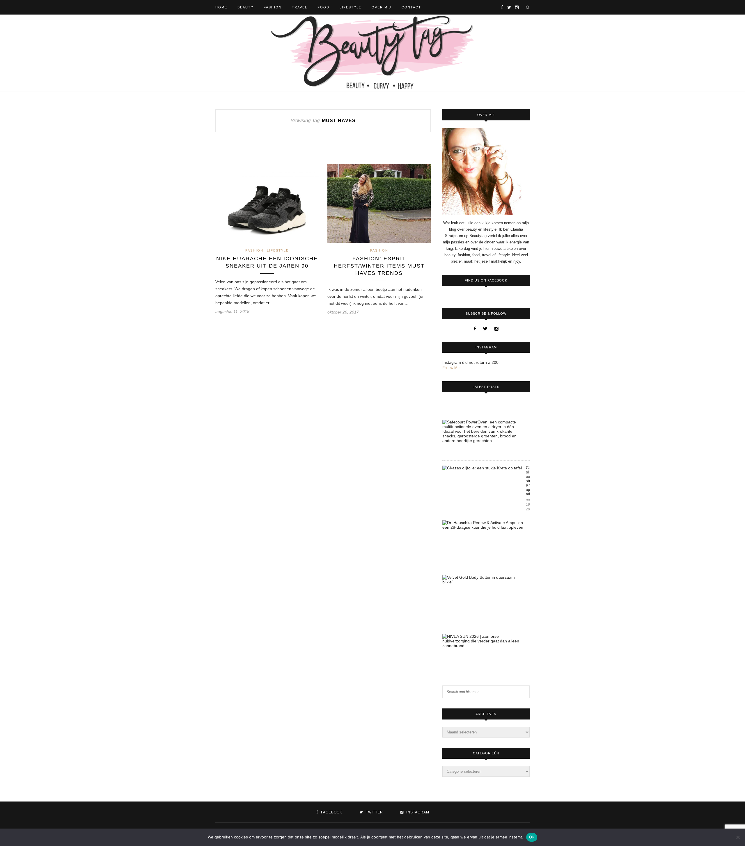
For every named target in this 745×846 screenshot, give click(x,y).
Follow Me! (451, 368)
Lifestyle (350, 7)
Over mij (381, 7)
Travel (299, 7)
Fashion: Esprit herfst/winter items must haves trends (379, 266)
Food (323, 7)
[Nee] (738, 837)
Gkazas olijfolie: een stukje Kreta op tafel (528, 481)
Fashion (273, 7)
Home (221, 7)
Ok (531, 837)
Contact (411, 7)
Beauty (245, 7)
